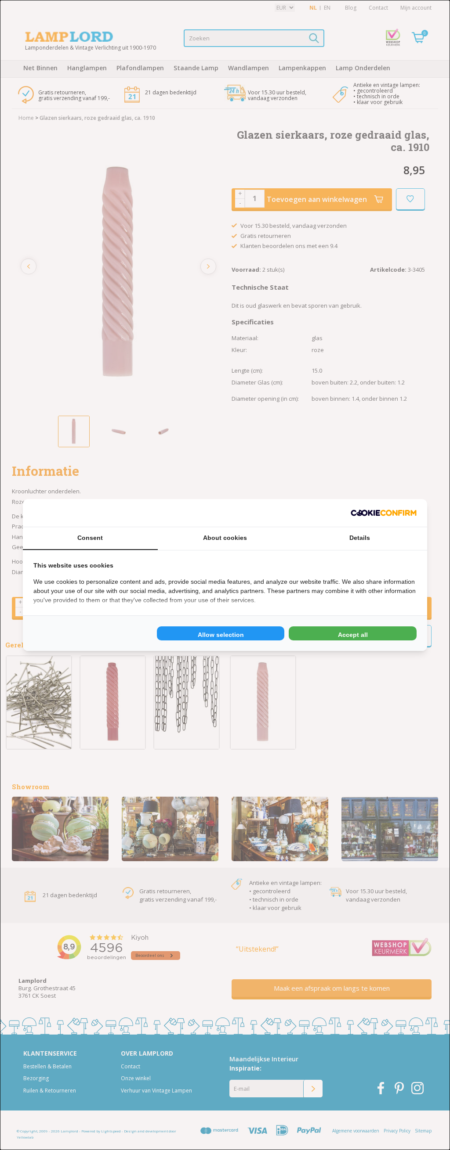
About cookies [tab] (225, 537)
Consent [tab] (90, 537)
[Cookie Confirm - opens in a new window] (384, 513)
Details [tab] (359, 537)
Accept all (353, 634)
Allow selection (221, 634)
